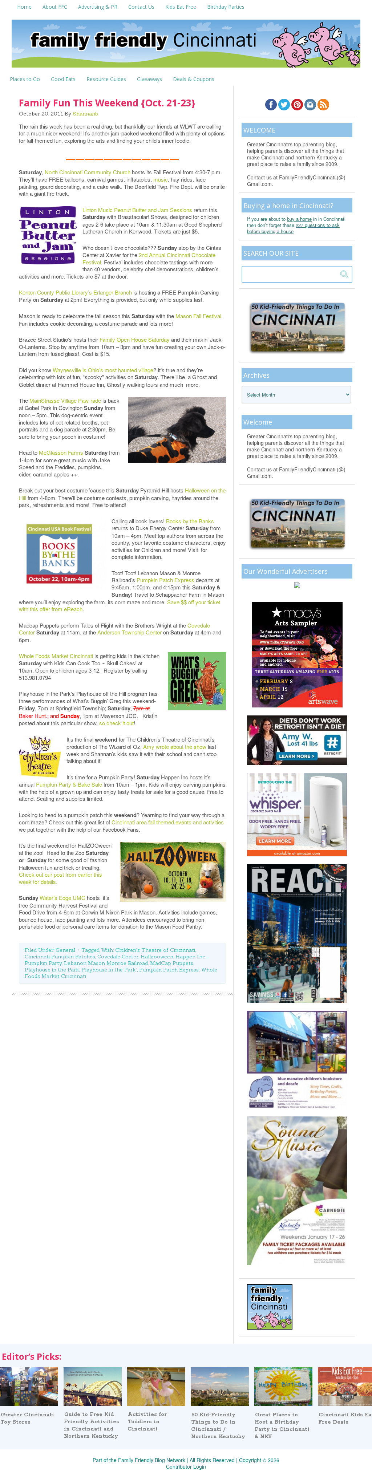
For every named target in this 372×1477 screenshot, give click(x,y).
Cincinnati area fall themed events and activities (168, 822)
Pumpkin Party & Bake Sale (69, 784)
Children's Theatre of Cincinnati (155, 950)
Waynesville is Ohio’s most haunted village (103, 370)
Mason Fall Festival (198, 316)
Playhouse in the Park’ (109, 969)
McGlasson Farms (61, 452)
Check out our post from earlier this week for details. (60, 878)
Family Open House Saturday (135, 339)
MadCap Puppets (171, 963)
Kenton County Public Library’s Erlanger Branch (75, 292)
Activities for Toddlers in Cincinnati (147, 1421)
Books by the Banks (190, 521)
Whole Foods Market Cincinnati (56, 656)
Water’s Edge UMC (62, 897)
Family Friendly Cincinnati (186, 46)
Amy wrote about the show (174, 746)
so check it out (116, 723)
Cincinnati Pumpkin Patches (60, 956)
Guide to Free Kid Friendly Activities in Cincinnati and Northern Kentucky (91, 1425)
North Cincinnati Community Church (87, 172)
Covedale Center (117, 956)
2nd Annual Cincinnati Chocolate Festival (148, 258)
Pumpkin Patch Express (165, 580)
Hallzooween (157, 956)
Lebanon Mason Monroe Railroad (106, 963)
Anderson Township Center (129, 632)
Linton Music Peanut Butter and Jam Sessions (137, 210)
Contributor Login (186, 1466)
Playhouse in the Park (52, 969)
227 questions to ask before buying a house (293, 228)
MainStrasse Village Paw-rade (65, 400)
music (160, 179)
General (65, 950)
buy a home (299, 218)
